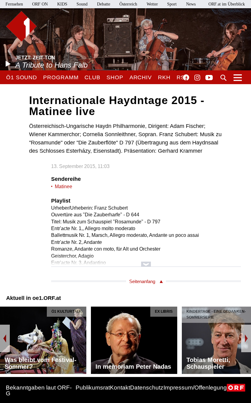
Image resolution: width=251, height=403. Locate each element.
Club (92, 77)
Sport (172, 4)
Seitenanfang (142, 281)
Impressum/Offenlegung (195, 387)
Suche (223, 78)
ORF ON (40, 4)
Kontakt (120, 387)
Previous (5, 338)
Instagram (197, 78)
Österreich (128, 4)
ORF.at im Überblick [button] (226, 4)
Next (246, 338)
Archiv (140, 77)
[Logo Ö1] (21, 26)
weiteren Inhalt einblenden (146, 261)
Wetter (152, 4)
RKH (164, 77)
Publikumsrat (93, 387)
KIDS (62, 4)
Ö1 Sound (21, 77)
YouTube (209, 78)
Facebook (186, 77)
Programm (60, 77)
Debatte (103, 4)
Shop (115, 77)
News (191, 4)
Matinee (63, 186)
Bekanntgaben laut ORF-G (39, 390)
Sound (82, 4)
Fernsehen (14, 4)
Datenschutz (146, 387)
